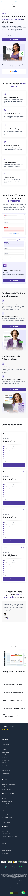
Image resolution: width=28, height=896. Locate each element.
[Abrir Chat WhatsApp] (23, 892)
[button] (1, 867)
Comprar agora (14, 465)
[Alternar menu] (14, 6)
